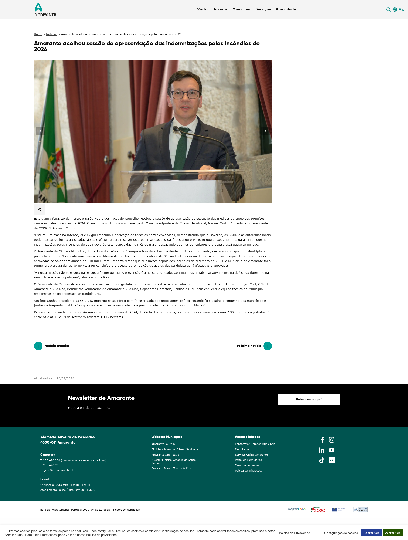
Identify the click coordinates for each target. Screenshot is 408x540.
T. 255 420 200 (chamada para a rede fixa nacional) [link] (73, 460)
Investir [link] (220, 9)
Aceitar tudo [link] (392, 533)
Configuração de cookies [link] (341, 533)
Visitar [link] (203, 9)
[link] (389, 9)
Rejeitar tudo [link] (371, 533)
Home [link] (38, 34)
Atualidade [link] (286, 9)
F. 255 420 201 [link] (50, 465)
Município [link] (241, 9)
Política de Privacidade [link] (294, 533)
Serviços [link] (263, 9)
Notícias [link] (51, 34)
